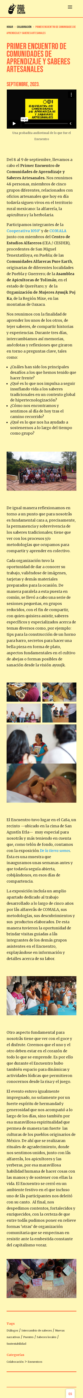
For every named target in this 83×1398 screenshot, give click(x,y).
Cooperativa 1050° (23, 231)
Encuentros (35, 1361)
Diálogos (12, 1330)
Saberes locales (46, 1337)
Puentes (28, 1337)
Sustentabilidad (16, 1343)
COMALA (57, 231)
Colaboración (15, 1361)
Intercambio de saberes (36, 1330)
